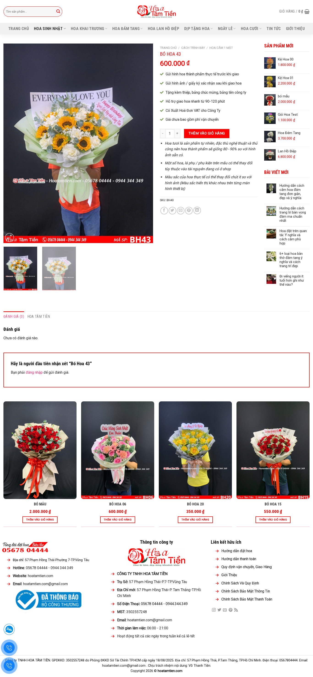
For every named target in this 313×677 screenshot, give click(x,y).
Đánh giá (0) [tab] (13, 316)
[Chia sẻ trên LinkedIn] (197, 210)
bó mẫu (40, 504)
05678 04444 (151, 604)
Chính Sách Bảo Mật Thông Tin (245, 591)
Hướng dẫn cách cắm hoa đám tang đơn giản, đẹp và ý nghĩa (292, 192)
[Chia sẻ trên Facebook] (164, 210)
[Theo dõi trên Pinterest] (230, 610)
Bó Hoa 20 (195, 504)
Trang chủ (18, 28)
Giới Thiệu (295, 28)
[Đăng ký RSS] (236, 610)
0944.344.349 (177, 604)
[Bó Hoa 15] (273, 450)
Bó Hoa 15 (273, 504)
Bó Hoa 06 (117, 504)
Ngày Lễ (225, 28)
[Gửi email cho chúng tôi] (225, 610)
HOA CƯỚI (249, 28)
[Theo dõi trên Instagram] (214, 610)
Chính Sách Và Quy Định (240, 583)
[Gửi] (58, 11)
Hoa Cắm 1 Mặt (221, 47)
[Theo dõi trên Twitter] (219, 610)
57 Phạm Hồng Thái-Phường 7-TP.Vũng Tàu (57, 560)
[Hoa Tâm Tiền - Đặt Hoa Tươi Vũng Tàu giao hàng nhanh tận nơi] (156, 11)
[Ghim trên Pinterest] (189, 210)
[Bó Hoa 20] (195, 450)
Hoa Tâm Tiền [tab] (38, 316)
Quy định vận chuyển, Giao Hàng (246, 567)
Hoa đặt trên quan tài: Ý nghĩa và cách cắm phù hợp (293, 237)
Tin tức (273, 28)
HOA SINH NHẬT (48, 28)
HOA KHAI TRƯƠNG (87, 28)
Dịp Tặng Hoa (197, 28)
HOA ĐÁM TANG (126, 28)
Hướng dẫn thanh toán (238, 559)
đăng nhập (34, 372)
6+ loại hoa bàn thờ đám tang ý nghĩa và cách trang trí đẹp (291, 260)
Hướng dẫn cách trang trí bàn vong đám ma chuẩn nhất (293, 214)
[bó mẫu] (40, 450)
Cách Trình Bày (193, 47)
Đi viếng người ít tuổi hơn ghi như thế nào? (292, 280)
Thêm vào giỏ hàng (207, 133)
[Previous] (12, 143)
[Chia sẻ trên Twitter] (172, 210)
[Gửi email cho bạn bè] (180, 210)
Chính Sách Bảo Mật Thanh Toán (246, 599)
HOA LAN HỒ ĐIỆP (163, 28)
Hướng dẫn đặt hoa (236, 551)
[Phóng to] (9, 237)
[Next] (144, 143)
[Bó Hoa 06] (117, 450)
